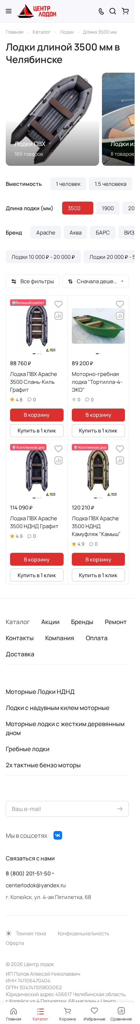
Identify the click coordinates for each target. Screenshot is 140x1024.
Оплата (97, 638)
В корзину (37, 414)
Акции (50, 622)
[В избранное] (58, 304)
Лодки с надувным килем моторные (57, 708)
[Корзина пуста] (125, 11)
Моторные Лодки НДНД (40, 691)
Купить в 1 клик (37, 430)
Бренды (82, 622)
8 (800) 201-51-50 (28, 873)
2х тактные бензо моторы (43, 765)
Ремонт (116, 622)
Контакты (20, 638)
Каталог (18, 622)
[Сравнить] (58, 315)
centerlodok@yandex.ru (36, 885)
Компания (59, 638)
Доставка (20, 654)
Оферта (15, 943)
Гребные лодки (28, 749)
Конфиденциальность (83, 933)
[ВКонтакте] (57, 835)
